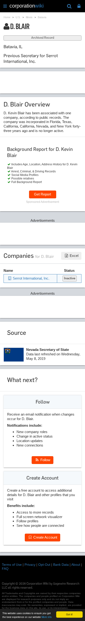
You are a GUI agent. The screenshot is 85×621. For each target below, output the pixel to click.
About (75, 564)
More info (47, 617)
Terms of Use (12, 564)
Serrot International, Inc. (30, 278)
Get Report (42, 194)
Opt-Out (44, 564)
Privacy (30, 564)
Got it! (69, 614)
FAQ (5, 568)
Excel (73, 256)
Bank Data (61, 564)
